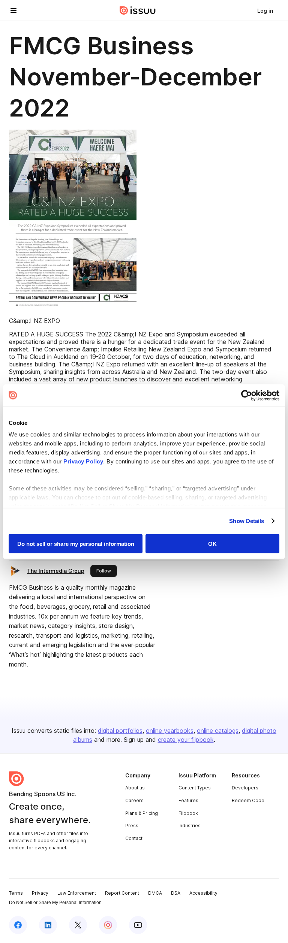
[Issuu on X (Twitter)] (78, 925)
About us (135, 788)
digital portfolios (120, 730)
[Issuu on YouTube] (138, 925)
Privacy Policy (83, 461)
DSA (175, 893)
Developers (245, 788)
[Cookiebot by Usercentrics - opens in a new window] (246, 395)
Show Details (246, 521)
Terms (16, 893)
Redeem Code (248, 800)
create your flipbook (186, 739)
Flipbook (188, 813)
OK (212, 543)
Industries (189, 825)
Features (188, 800)
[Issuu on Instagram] (108, 925)
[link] (265, 10)
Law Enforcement (76, 893)
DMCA (155, 893)
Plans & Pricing (141, 813)
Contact (133, 838)
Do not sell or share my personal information (75, 543)
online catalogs (217, 730)
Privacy (40, 893)
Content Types (194, 788)
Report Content (122, 893)
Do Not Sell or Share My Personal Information (55, 902)
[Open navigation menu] (13, 10)
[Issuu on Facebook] (18, 925)
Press (131, 825)
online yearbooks (170, 730)
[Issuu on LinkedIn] (48, 925)
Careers (134, 800)
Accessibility (203, 893)
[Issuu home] (138, 10)
